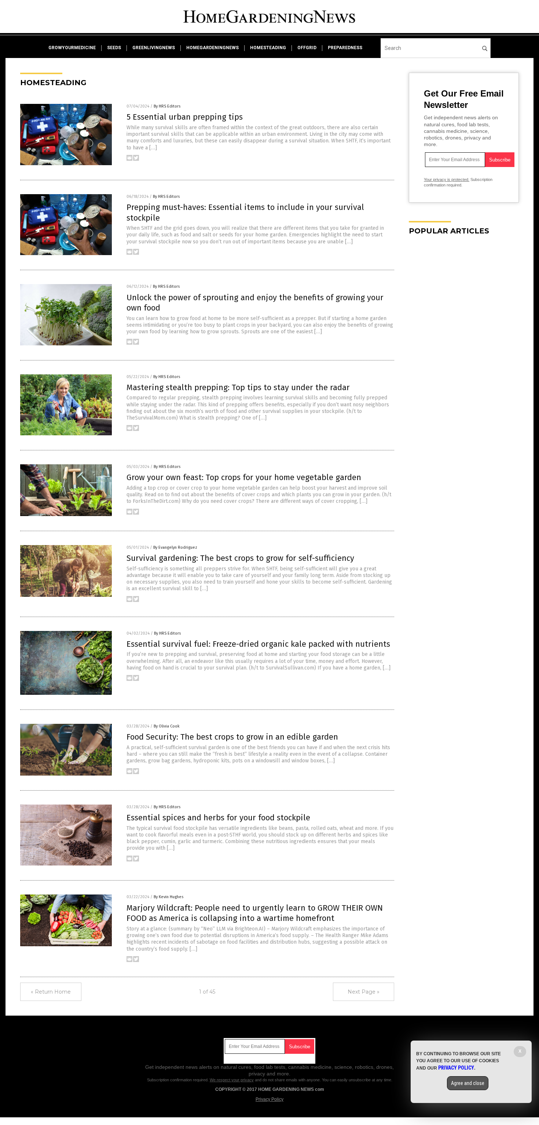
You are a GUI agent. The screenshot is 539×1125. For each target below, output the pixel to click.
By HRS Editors (167, 106)
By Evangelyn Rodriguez (175, 547)
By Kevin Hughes (168, 896)
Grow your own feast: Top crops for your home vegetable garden (243, 477)
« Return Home (51, 991)
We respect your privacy (232, 1080)
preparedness (345, 47)
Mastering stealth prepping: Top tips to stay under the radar (238, 387)
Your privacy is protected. (446, 179)
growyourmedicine (72, 47)
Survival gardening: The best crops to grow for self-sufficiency (240, 558)
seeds (114, 47)
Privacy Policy (269, 1099)
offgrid (306, 47)
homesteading (268, 47)
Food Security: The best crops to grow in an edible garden (232, 737)
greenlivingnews (153, 47)
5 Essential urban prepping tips (184, 117)
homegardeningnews (212, 47)
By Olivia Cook (167, 726)
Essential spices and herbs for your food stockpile (218, 818)
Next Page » (364, 991)
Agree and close (467, 1083)
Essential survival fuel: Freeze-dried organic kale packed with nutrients (258, 644)
